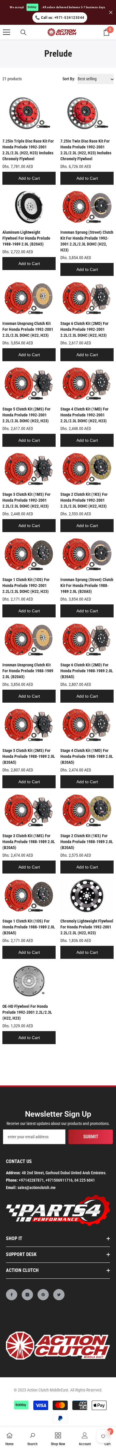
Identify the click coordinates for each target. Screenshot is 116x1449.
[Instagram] (27, 1294)
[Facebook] (11, 1294)
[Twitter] (59, 1294)
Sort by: (68, 78)
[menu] (6, 32)
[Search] (23, 32)
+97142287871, (32, 1180)
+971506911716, (59, 1180)
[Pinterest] (43, 1294)
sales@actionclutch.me (37, 1187)
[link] (32, 1438)
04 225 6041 (84, 1180)
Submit (90, 1136)
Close (111, 12)
